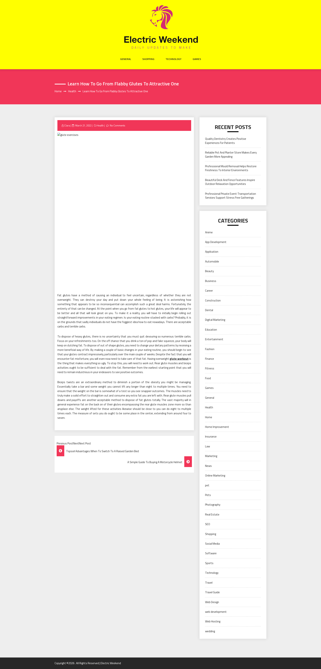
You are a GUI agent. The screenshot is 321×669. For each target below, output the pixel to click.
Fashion (209, 349)
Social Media (212, 543)
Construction (213, 300)
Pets (208, 495)
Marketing (211, 456)
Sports (209, 563)
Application (211, 251)
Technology (173, 59)
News (208, 466)
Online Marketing (215, 475)
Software (211, 553)
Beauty (209, 271)
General (125, 59)
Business (210, 281)
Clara (67, 125)
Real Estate (212, 514)
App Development (215, 242)
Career (209, 290)
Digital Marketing (215, 320)
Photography (212, 504)
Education (211, 329)
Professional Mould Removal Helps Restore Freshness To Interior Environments (231, 168)
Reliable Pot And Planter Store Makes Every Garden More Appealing (231, 154)
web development (216, 612)
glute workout (179, 359)
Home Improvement (217, 427)
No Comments (117, 125)
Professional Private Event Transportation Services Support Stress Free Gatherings (230, 196)
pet (207, 485)
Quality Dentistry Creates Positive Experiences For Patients (225, 141)
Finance (209, 359)
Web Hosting (212, 621)
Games (197, 59)
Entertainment (214, 339)
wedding (210, 631)
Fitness (209, 368)
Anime (209, 232)
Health (100, 125)
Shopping (148, 59)
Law (207, 446)
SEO (207, 524)
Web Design (212, 602)
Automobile (212, 261)
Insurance (211, 436)
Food (208, 378)
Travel (209, 582)
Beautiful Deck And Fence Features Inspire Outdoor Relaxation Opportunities (230, 182)
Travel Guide (212, 592)
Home (208, 417)
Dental (209, 310)
